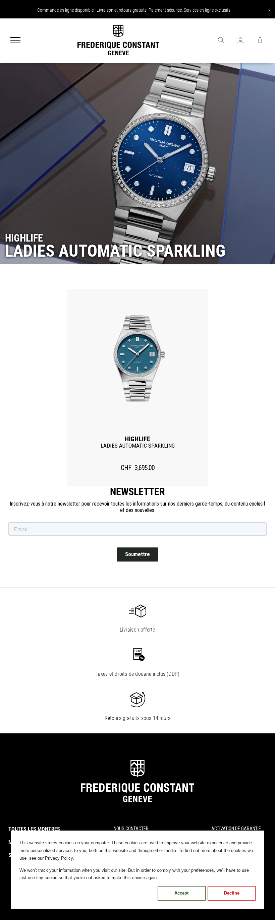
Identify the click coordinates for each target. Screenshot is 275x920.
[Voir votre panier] (260, 40)
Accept (181, 893)
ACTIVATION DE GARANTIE (236, 828)
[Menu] (15, 41)
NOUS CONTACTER (131, 828)
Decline (231, 893)
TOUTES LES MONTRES (34, 829)
